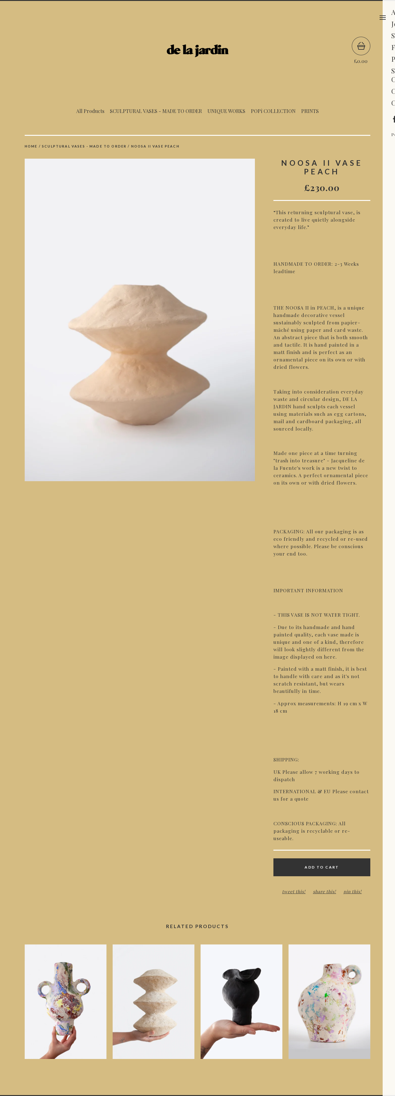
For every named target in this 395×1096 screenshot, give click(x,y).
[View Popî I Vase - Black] (241, 1004)
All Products (90, 111)
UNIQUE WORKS (226, 111)
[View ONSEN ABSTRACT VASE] (66, 1004)
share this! (324, 891)
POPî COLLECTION (273, 111)
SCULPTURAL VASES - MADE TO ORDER (156, 111)
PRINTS (310, 111)
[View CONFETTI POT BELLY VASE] (329, 1004)
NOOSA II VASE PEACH (155, 146)
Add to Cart (322, 867)
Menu (383, 17)
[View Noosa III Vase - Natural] (154, 1004)
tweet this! (294, 891)
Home (31, 146)
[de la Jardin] (197, 50)
